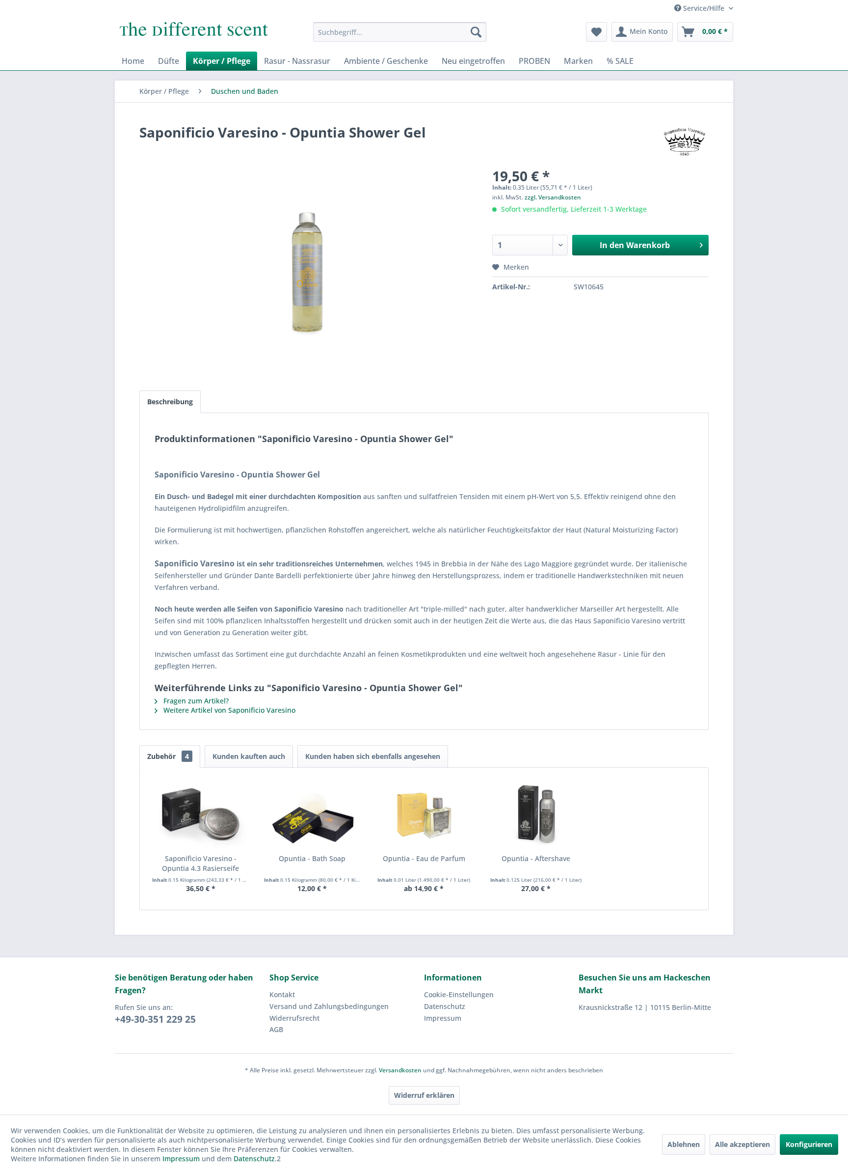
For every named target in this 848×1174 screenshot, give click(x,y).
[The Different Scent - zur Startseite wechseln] (194, 34)
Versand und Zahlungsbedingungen (329, 1006)
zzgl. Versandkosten (553, 197)
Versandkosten (400, 1070)
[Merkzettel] (596, 32)
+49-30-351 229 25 (155, 1019)
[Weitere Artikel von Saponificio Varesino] (685, 142)
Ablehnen (683, 1144)
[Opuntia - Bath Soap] (312, 814)
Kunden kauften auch (248, 756)
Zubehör (168, 756)
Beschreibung (170, 401)
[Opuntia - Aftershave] (535, 814)
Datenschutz (444, 1006)
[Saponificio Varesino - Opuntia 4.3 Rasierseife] (200, 814)
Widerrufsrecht (294, 1018)
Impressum (442, 1018)
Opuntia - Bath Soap (312, 858)
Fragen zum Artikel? (195, 700)
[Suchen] (476, 32)
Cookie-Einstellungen (459, 994)
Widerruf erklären (424, 1095)
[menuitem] (399, 32)
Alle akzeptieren (742, 1144)
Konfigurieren (809, 1144)
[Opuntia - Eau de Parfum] (424, 814)
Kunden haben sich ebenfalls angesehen (372, 756)
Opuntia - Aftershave (536, 858)
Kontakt (282, 994)
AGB (276, 1029)
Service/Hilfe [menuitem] (703, 8)
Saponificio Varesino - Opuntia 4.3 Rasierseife (200, 863)
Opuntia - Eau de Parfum (424, 858)
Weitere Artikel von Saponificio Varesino (228, 710)
